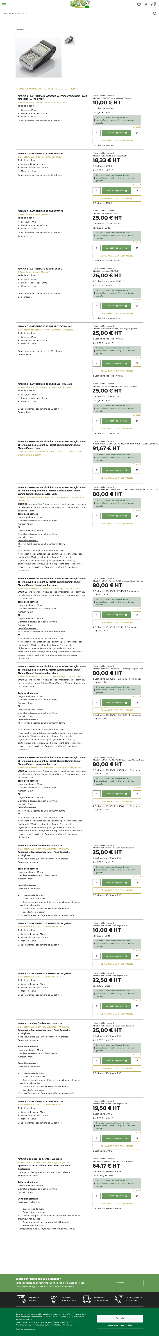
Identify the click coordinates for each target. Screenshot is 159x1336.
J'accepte (120, 1318)
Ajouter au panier (115, 133)
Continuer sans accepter (25, 1329)
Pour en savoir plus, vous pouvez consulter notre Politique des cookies (44, 1325)
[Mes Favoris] (139, 4)
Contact (120, 1283)
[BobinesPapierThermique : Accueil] (80, 4)
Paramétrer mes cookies (120, 1325)
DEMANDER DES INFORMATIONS (117, 141)
